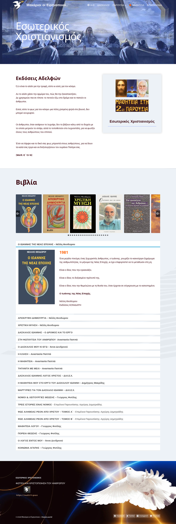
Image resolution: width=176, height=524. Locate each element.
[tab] (68, 235)
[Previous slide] (18, 214)
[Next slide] (158, 214)
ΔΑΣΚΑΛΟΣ (103, 5)
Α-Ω (92, 5)
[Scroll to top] (170, 519)
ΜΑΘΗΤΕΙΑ (138, 5)
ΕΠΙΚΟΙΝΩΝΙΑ (154, 5)
